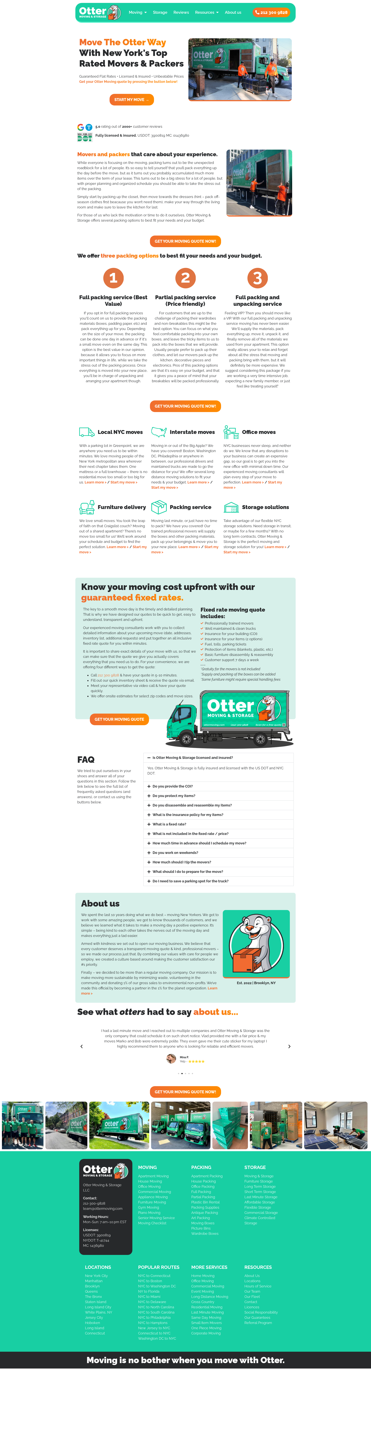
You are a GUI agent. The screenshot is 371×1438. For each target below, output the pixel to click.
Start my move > (124, 482)
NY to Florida (148, 1291)
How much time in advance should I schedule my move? (199, 843)
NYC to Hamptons (153, 1323)
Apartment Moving (153, 1176)
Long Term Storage (260, 1186)
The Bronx (93, 1297)
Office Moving (149, 1186)
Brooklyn (92, 1286)
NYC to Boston (150, 1281)
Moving (135, 12)
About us (233, 12)
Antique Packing (204, 1213)
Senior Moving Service (156, 1218)
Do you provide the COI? (173, 786)
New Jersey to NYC (154, 1328)
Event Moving (202, 1291)
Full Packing (201, 1192)
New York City (96, 1276)
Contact (250, 1302)
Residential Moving (206, 1307)
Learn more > (95, 482)
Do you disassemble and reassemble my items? (192, 805)
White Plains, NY (98, 1312)
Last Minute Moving (207, 1312)
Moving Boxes (202, 1223)
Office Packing (202, 1186)
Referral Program (258, 1323)
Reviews (181, 12)
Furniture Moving (152, 1202)
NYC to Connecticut (154, 1276)
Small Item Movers (206, 1323)
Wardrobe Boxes (205, 1233)
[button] (219, 757)
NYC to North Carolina (156, 1307)
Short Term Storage (260, 1192)
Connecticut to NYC (154, 1333)
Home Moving (202, 1276)
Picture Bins (201, 1228)
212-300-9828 (94, 1203)
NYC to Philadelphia (154, 1317)
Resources (204, 12)
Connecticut (95, 1333)
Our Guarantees (257, 1317)
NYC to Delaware (152, 1302)
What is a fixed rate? (169, 824)
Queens (91, 1291)
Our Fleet (252, 1297)
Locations (252, 1281)
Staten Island (95, 1302)
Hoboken (92, 1323)
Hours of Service (257, 1286)
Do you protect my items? (174, 796)
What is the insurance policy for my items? (188, 815)
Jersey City (94, 1317)
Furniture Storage (258, 1181)
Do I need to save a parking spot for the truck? (191, 881)
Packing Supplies (205, 1207)
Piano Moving (149, 1213)
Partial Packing (203, 1197)
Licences (251, 1307)
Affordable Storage (259, 1202)
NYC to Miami (149, 1297)
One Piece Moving (206, 1328)
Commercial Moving (154, 1192)
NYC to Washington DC (157, 1286)
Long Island (94, 1328)
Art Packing (200, 1218)
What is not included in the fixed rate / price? (191, 834)
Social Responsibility (261, 1312)
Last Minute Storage (260, 1197)
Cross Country (202, 1302)
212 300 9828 (108, 675)
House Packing (203, 1181)
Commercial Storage (261, 1213)
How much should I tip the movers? (182, 862)
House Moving (150, 1181)
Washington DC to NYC (157, 1338)
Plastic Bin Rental (205, 1202)
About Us (252, 1276)
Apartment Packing (207, 1176)
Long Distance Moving (209, 1297)
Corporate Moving (206, 1333)
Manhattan (94, 1281)
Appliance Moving (153, 1197)
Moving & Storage (259, 1176)
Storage (160, 12)
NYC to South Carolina (156, 1312)
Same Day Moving (206, 1317)
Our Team (252, 1291)
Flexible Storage (257, 1207)
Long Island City (98, 1307)
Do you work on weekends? (175, 853)
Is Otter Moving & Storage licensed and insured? (193, 758)
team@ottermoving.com (103, 1209)
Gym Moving (148, 1207)
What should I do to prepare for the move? (188, 872)
